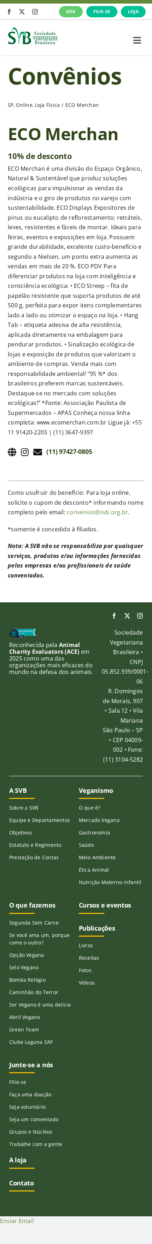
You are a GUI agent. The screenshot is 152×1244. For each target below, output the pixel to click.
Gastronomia (94, 832)
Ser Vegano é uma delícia (40, 1004)
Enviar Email (17, 1221)
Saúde (86, 845)
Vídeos (87, 982)
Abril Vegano (24, 1017)
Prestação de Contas (34, 857)
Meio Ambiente (97, 857)
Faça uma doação (30, 1094)
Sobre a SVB (24, 807)
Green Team (24, 1029)
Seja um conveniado (33, 1119)
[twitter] (22, 12)
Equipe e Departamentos (39, 820)
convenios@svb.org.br (97, 512)
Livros (86, 945)
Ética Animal (94, 869)
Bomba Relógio (27, 979)
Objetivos (20, 832)
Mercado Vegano (99, 820)
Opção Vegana (26, 955)
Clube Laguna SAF (31, 1042)
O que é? (89, 807)
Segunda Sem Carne (34, 922)
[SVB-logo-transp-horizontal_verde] (32, 29)
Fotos (85, 970)
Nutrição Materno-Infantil (110, 882)
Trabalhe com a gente (36, 1144)
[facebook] (9, 12)
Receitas (89, 957)
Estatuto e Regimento (35, 845)
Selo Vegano (24, 967)
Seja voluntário (27, 1106)
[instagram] (35, 12)
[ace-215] (22, 631)
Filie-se (18, 1082)
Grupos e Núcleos (31, 1131)
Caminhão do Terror (33, 992)
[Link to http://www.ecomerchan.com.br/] (12, 452)
